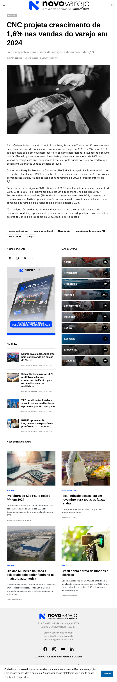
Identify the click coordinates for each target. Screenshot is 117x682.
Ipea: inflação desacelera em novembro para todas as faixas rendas (83, 499)
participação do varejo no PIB (90, 231)
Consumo (65, 490)
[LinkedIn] (32, 258)
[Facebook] (10, 258)
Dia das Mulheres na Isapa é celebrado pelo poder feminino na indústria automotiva (30, 574)
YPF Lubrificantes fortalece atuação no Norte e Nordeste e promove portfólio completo (38, 403)
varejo (30, 236)
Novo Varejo (64, 231)
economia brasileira (18, 231)
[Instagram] (17, 258)
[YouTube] (24, 258)
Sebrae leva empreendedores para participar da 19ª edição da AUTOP (38, 357)
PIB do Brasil (15, 236)
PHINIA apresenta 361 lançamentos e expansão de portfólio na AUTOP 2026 (37, 423)
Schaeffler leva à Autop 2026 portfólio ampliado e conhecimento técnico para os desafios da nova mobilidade (37, 380)
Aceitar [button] (107, 673)
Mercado (12, 15)
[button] (3, 5)
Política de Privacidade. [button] (17, 677)
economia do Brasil (43, 231)
